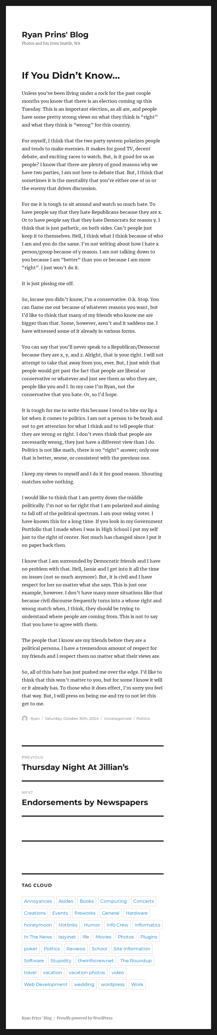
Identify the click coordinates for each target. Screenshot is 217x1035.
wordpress (113, 984)
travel (30, 972)
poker (30, 948)
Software (34, 960)
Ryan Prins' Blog (55, 34)
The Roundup (136, 960)
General (110, 913)
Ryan (35, 718)
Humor (92, 925)
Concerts (143, 901)
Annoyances (38, 901)
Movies (103, 937)
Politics (143, 718)
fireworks (85, 913)
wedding (84, 984)
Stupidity (61, 960)
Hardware (137, 913)
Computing (113, 901)
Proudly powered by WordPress (85, 1018)
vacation (52, 972)
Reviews (75, 948)
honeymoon (38, 925)
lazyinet (67, 937)
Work (137, 984)
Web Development (46, 984)
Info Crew (117, 925)
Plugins (148, 937)
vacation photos (87, 972)
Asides (65, 901)
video (118, 972)
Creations (35, 913)
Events (60, 913)
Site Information (132, 948)
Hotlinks (67, 925)
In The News (38, 937)
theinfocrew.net (96, 960)
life (86, 937)
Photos (126, 937)
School (99, 948)
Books (87, 901)
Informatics (147, 925)
